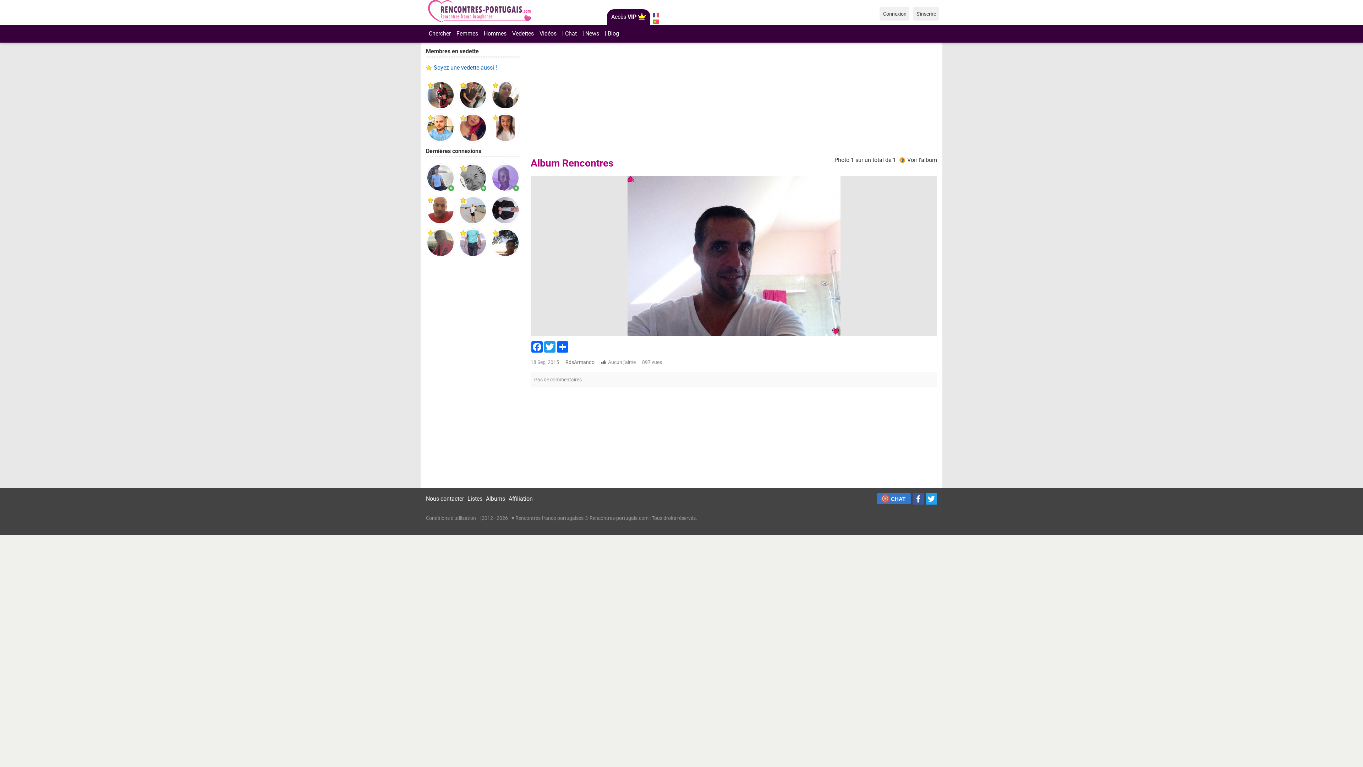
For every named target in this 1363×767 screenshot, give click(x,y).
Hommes (495, 33)
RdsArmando (580, 362)
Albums (495, 498)
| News (590, 33)
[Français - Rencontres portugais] (655, 15)
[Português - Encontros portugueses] (655, 21)
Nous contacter (445, 498)
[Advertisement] (473, 372)
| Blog (612, 33)
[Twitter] (931, 499)
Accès (623, 16)
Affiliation (521, 498)
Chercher (440, 33)
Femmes (467, 33)
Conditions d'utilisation (451, 518)
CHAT (898, 499)
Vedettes (523, 33)
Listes (474, 498)
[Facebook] (918, 499)
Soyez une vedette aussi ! (465, 67)
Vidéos (548, 33)
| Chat (569, 33)
